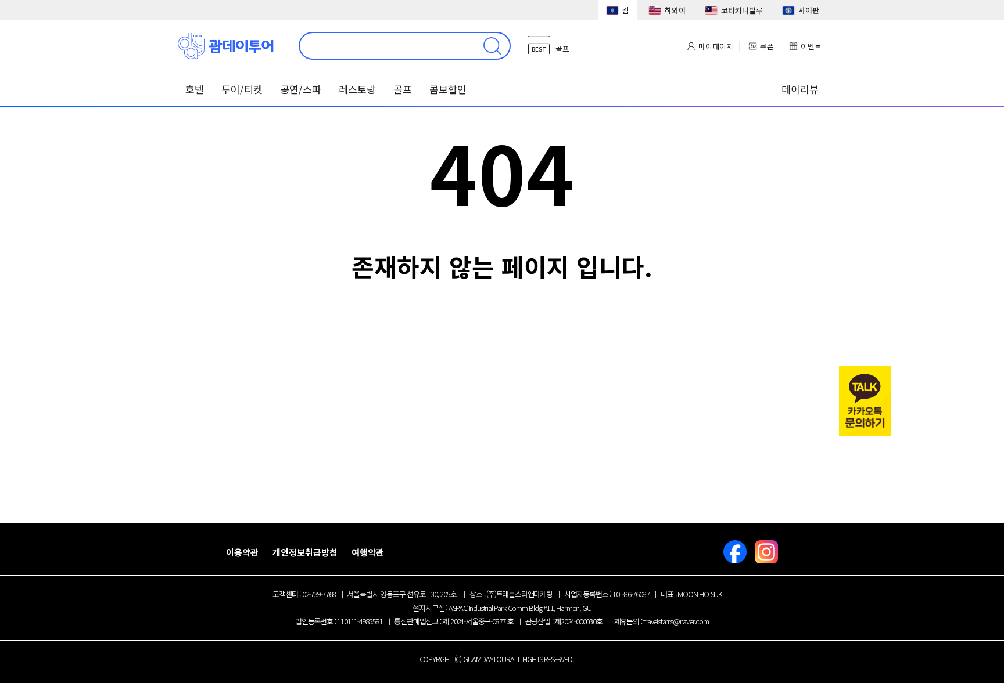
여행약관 (368, 552)
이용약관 (242, 552)
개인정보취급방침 (305, 552)
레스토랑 (357, 89)
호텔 (194, 89)
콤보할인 (448, 89)
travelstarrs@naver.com (676, 621)
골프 (402, 89)
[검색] (492, 45)
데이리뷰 (800, 89)
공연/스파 (300, 89)
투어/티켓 (242, 89)
